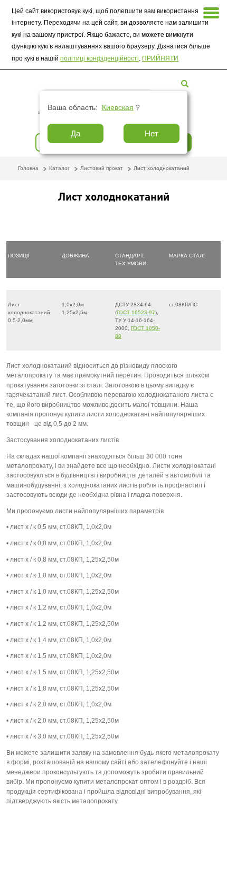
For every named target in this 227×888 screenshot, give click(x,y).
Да (75, 133)
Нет (151, 133)
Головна (28, 168)
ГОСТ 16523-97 (136, 312)
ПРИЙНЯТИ (160, 58)
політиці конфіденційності (99, 58)
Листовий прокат (101, 168)
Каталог (59, 168)
